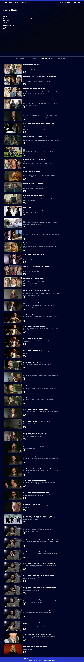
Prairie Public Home (55, 658)
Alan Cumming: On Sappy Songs (32, 314)
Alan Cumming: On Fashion (30, 374)
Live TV (11, 2)
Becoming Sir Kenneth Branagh (31, 504)
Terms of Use (45, 658)
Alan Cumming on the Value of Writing (33, 445)
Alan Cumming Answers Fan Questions (33, 254)
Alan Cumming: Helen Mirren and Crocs (34, 397)
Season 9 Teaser (27, 207)
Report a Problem (17, 54)
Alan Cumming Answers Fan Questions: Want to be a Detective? (40, 540)
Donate (68, 2)
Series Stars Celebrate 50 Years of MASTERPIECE (36, 266)
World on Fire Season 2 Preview (31, 171)
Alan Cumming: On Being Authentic (33, 350)
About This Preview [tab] (21, 58)
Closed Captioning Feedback (27, 54)
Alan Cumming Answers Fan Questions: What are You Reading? (40, 528)
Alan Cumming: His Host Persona (32, 386)
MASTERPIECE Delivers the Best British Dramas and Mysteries (39, 76)
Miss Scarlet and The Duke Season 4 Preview (35, 136)
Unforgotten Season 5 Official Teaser (33, 183)
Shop (62, 2)
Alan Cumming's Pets (29, 231)
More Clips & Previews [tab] (47, 58)
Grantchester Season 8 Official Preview (33, 195)
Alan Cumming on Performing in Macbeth (34, 480)
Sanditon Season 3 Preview (30, 242)
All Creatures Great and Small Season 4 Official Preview (38, 148)
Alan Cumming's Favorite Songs (32, 362)
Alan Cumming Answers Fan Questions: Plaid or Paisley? (38, 575)
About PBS (32, 658)
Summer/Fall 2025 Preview (30, 100)
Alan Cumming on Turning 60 (31, 112)
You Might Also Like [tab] (63, 58)
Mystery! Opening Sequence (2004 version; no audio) (37, 516)
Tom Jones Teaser (28, 219)
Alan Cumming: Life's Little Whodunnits (34, 326)
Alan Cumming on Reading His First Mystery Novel (37, 469)
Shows (17, 2)
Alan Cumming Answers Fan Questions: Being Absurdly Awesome (41, 611)
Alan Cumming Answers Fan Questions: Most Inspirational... (39, 587)
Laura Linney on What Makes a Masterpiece (35, 646)
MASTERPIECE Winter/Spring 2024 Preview (34, 160)
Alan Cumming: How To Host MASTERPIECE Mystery (37, 421)
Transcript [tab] (33, 58)
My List (24, 2)
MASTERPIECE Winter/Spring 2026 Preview (34, 88)
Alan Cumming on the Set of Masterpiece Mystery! (37, 634)
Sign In (74, 2)
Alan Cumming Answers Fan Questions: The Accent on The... (39, 563)
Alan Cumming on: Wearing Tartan (32, 338)
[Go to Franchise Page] (43, 10)
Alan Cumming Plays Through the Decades (34, 302)
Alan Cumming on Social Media (31, 457)
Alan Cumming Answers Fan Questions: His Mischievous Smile (40, 599)
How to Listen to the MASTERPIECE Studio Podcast (36, 290)
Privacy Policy (38, 658)
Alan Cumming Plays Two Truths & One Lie (34, 433)
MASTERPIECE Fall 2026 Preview (31, 64)
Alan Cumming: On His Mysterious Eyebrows (35, 409)
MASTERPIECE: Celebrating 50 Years (33, 278)
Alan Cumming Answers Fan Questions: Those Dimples (38, 551)
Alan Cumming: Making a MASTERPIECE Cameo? (36, 492)
